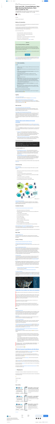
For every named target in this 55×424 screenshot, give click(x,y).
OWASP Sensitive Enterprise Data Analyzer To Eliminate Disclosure (24, 99)
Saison (30, 39)
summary (19, 360)
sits (23, 366)
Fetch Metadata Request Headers (21, 150)
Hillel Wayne (27, 357)
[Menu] (48, 1)
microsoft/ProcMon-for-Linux (19, 234)
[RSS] (40, 418)
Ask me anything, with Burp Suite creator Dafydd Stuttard (22, 107)
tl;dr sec (16, 3)
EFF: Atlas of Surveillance (18, 271)
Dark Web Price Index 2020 (19, 310)
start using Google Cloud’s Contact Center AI (30, 269)
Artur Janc (30, 124)
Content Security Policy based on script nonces (23, 136)
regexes (34, 100)
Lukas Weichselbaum (36, 124)
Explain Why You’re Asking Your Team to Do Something (27, 290)
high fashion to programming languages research (29, 365)
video (18, 161)
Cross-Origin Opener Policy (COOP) (22, 155)
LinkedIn (28, 51)
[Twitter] (36, 418)
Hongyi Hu (33, 351)
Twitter (30, 51)
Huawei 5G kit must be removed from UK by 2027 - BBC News (23, 241)
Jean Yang (29, 351)
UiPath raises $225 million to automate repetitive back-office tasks (26, 267)
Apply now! (27, 54)
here (18, 230)
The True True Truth (18, 255)
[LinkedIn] (38, 418)
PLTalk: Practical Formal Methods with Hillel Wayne (28, 349)
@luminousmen (17, 167)
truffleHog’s (20, 101)
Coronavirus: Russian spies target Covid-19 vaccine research (23, 243)
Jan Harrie (24, 226)
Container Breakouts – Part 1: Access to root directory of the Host (24, 225)
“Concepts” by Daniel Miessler (19, 319)
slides (16, 161)
